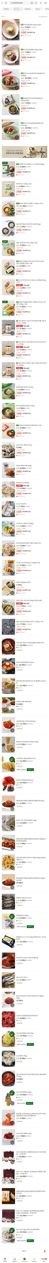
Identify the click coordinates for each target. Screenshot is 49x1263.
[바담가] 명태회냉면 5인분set (25, 662)
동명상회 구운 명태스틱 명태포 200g (27, 742)
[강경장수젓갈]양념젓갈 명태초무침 (26, 1016)
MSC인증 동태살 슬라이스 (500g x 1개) (31, 622)
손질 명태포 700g (21, 1056)
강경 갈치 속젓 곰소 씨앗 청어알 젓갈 (27, 958)
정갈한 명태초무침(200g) (24, 466)
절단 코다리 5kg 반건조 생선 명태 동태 (27, 1230)
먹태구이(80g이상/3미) (23, 582)
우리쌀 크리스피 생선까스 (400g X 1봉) (28, 563)
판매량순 (28, 9)
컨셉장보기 (14, 1261)
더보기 (24, 1251)
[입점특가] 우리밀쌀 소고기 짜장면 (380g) (31, 164)
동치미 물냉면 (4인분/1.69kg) (25, 406)
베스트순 (17, 9)
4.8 (20, 358)
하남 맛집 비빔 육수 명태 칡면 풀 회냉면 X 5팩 (30, 643)
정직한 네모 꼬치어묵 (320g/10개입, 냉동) (29, 600)
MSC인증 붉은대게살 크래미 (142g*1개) (28, 543)
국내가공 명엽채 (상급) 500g (25, 1033)
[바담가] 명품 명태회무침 (23, 702)
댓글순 (38, 9)
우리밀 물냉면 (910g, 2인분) (32, 25)
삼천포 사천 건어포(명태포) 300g (26, 820)
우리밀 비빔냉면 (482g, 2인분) (32, 50)
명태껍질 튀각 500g (22, 915)
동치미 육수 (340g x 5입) (23, 184)
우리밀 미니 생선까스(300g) (24, 523)
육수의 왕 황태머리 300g (23, 1092)
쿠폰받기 (29, 769)
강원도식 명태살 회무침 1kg (24, 780)
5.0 (21, 194)
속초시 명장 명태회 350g (23, 1133)
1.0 (20, 688)
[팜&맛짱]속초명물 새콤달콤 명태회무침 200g (30, 801)
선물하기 (5, 1261)
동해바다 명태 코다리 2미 (23, 898)
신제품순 (6, 9)
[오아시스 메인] (6, 2)
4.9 (26, 35)
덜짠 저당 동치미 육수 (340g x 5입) (26, 243)
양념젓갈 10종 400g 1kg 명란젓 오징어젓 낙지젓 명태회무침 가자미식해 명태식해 (31, 1115)
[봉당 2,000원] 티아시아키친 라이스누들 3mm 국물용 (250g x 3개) (30, 262)
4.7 (25, 111)
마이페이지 (34, 1261)
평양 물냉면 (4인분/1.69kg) (24, 387)
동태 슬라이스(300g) (22, 483)
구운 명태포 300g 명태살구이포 (25, 758)
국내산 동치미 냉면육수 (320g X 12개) (31, 203)
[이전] (2, 3)
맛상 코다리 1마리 (21, 977)
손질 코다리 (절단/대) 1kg (24, 445)
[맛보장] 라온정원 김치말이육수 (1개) (30, 425)
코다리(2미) (22, 504)
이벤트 (44, 1261)
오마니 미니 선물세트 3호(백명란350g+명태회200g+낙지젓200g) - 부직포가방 (30, 1212)
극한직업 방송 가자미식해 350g (25, 721)
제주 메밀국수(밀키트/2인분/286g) (30, 224)
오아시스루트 (24, 1261)
